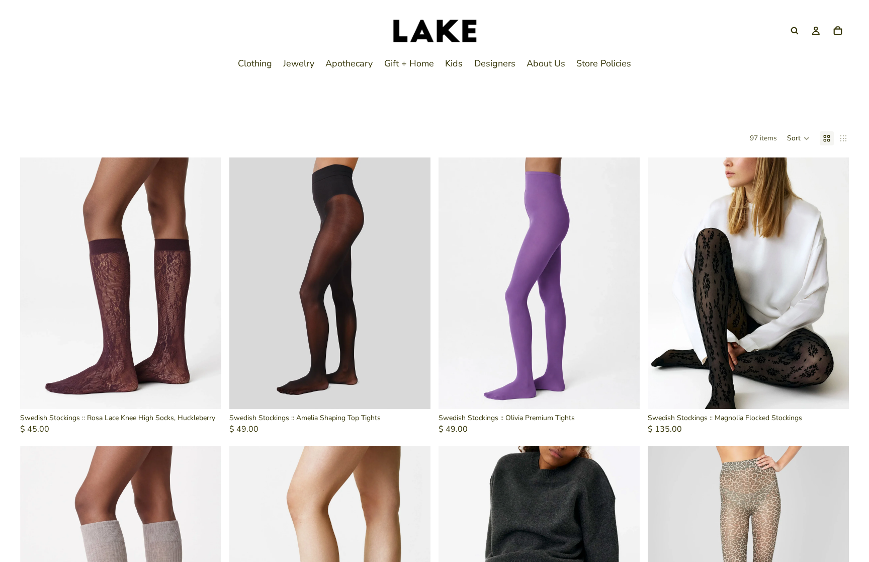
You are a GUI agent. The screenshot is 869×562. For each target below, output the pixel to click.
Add (214, 393)
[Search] (795, 31)
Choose (423, 393)
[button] (798, 138)
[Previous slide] (244, 283)
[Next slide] (415, 283)
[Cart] (838, 31)
